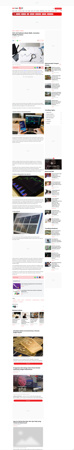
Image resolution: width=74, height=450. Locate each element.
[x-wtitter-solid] (40, 67)
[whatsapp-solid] (35, 67)
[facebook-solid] (37, 67)
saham (24, 70)
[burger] (61, 10)
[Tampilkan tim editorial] (43, 306)
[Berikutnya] (44, 316)
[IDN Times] (17, 8)
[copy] (42, 67)
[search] (53, 8)
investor (39, 72)
